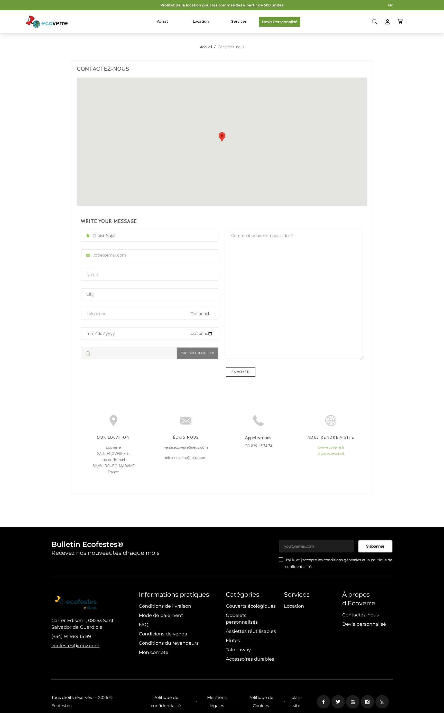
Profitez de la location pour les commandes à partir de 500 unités (221, 5)
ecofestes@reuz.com (75, 646)
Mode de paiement (161, 615)
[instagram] (367, 702)
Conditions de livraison (165, 606)
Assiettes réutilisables (251, 631)
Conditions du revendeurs (169, 643)
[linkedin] (382, 702)
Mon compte (153, 652)
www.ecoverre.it (331, 454)
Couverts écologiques (251, 606)
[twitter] (338, 702)
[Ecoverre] (47, 21)
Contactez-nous (360, 615)
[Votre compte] (387, 21)
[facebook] (323, 702)
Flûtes (233, 640)
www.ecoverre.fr (330, 447)
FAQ (144, 624)
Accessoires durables (250, 659)
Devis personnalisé (364, 624)
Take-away (238, 650)
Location (294, 606)
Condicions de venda (163, 634)
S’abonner (375, 546)
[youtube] (352, 702)
